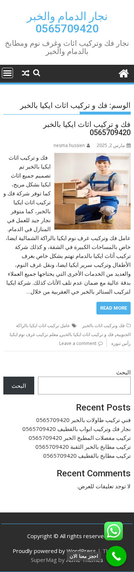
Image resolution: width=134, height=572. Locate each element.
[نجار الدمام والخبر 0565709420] (123, 72)
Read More (113, 308)
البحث (123, 372)
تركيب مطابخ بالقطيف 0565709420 (87, 455)
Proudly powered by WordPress (54, 551)
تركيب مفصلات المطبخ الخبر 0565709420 (80, 437)
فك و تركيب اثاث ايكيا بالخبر (87, 334)
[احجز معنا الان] (116, 556)
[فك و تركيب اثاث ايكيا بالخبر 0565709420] (92, 157)
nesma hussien (69, 145)
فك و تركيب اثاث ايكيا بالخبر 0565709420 (87, 128)
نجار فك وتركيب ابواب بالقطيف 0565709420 (76, 428)
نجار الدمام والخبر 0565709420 (67, 22)
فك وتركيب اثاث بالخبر (103, 325)
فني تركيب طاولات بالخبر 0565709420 (83, 420)
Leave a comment (77, 343)
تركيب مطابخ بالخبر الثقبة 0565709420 (83, 446)
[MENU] (7, 73)
